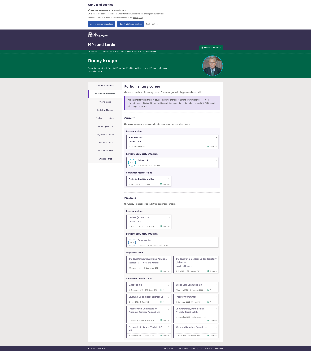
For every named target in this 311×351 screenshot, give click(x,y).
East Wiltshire (127, 68)
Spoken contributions (105, 118)
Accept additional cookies (101, 24)
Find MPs (120, 52)
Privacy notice (196, 348)
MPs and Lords (101, 44)
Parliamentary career (105, 94)
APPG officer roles (105, 142)
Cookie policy (168, 348)
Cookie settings (152, 24)
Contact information (105, 86)
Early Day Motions (105, 110)
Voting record (105, 102)
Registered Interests (105, 134)
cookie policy (138, 18)
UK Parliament (93, 52)
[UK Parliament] (98, 34)
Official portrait (105, 159)
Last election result (105, 151)
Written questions (105, 126)
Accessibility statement (214, 348)
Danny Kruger (132, 52)
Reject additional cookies (131, 24)
